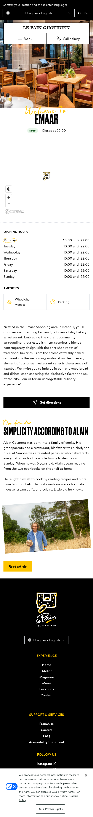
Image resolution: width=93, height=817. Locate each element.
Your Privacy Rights (50, 809)
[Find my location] (9, 189)
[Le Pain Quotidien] (46, 28)
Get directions (50, 402)
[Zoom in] (9, 197)
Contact (46, 695)
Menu (28, 38)
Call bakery (71, 38)
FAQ (46, 735)
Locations (46, 689)
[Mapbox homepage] (14, 211)
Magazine (46, 676)
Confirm (84, 13)
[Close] (86, 775)
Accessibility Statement (46, 741)
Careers (46, 729)
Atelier (47, 670)
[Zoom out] (9, 204)
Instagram (44, 763)
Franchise (46, 723)
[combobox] (39, 13)
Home (46, 664)
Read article (18, 566)
